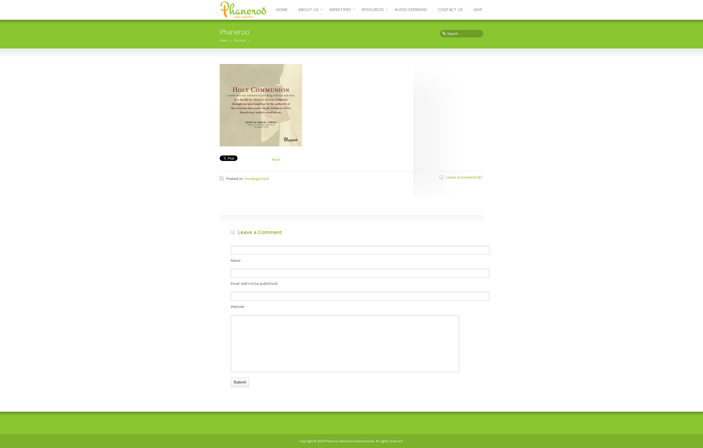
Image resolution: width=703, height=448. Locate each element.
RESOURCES (373, 9)
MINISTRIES (340, 9)
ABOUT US (308, 9)
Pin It (276, 159)
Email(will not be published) (254, 283)
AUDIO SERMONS (411, 9)
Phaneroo (240, 40)
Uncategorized (256, 178)
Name (236, 260)
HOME (282, 9)
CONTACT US (450, 9)
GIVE (478, 9)
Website (237, 306)
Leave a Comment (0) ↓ (464, 177)
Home (223, 40)
